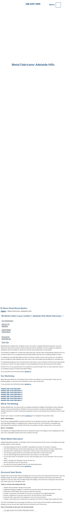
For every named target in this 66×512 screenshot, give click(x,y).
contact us (27, 371)
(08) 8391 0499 (33, 3)
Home (3, 311)
